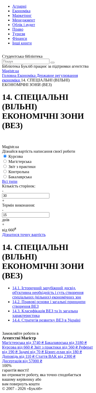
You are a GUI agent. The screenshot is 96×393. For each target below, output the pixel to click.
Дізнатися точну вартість (24, 234)
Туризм (18, 34)
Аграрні (19, 6)
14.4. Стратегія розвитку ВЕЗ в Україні (46, 320)
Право (17, 29)
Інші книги (22, 43)
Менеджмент (23, 20)
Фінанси (19, 38)
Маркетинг (22, 15)
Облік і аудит (23, 24)
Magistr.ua (10, 71)
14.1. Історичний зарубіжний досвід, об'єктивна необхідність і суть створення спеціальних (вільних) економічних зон (47, 292)
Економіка (21, 11)
